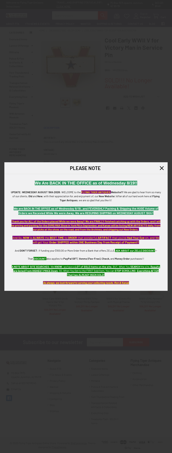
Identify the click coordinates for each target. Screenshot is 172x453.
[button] (161, 168)
